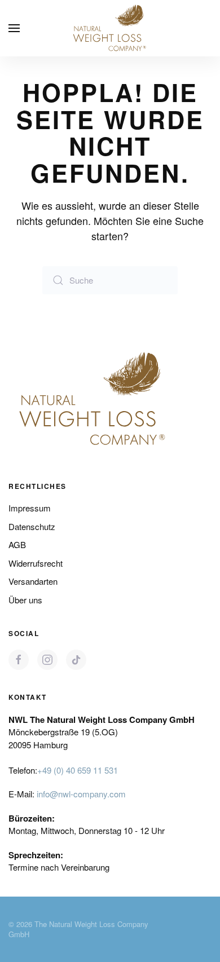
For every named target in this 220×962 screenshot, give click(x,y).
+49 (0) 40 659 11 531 (77, 770)
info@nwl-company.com (81, 794)
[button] (14, 28)
